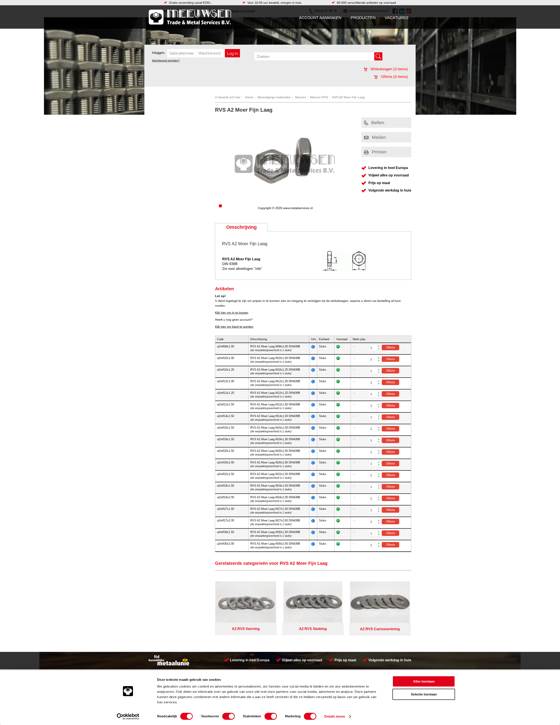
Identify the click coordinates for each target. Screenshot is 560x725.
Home (249, 97)
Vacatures (396, 18)
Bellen (377, 122)
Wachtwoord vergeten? (166, 60)
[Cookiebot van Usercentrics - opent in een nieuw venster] (128, 716)
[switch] (228, 716)
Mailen (379, 137)
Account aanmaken (320, 18)
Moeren (300, 97)
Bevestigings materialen (274, 97)
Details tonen (334, 716)
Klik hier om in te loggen (231, 312)
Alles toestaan (424, 681)
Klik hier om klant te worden (234, 326)
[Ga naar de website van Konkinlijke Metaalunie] (169, 664)
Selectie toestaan (424, 694)
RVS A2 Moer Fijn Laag (348, 97)
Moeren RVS (319, 97)
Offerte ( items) (394, 77)
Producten (363, 18)
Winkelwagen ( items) (388, 69)
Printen (379, 151)
